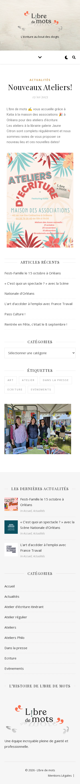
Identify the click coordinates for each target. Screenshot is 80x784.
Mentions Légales (60, 775)
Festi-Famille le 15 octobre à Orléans (32, 273)
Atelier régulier (15, 617)
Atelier (28, 380)
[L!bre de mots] (40, 21)
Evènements (41, 389)
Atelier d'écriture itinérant (24, 606)
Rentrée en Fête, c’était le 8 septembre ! (35, 324)
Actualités (40, 80)
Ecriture (15, 389)
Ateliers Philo (14, 637)
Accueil (9, 586)
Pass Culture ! (14, 314)
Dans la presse (56, 380)
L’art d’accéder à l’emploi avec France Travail (38, 303)
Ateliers (10, 627)
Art (11, 380)
